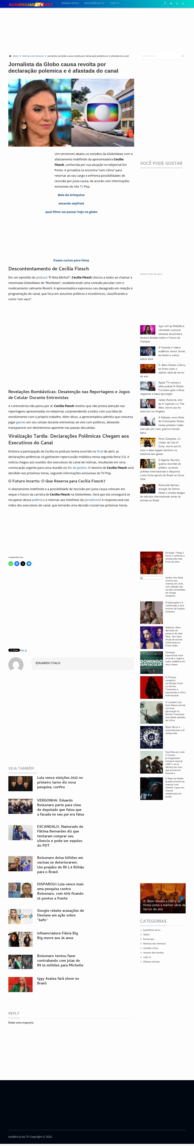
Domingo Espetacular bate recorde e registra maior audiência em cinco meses (175, 658)
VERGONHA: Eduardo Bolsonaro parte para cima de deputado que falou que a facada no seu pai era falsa (60, 808)
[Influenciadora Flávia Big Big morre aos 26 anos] (20, 939)
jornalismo (92, 500)
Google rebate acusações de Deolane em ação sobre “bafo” (60, 915)
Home (15, 56)
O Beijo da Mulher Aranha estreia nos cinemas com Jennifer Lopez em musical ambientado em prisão (175, 787)
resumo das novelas (153, 953)
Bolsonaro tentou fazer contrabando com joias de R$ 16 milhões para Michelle (60, 961)
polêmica (38, 500)
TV (81, 186)
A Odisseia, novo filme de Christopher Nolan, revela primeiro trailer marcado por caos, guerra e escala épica (162, 425)
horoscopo (148, 939)
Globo (146, 935)
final (100, 451)
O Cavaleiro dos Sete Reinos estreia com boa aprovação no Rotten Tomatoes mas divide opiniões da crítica (175, 711)
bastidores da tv (94, 3)
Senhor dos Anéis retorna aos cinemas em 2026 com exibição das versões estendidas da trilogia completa (175, 587)
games (21, 422)
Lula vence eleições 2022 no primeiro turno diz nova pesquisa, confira (60, 782)
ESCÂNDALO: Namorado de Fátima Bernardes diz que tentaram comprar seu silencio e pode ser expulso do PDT (60, 836)
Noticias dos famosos (33, 56)
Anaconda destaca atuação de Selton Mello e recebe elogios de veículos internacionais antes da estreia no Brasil (162, 493)
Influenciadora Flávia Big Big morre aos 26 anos (57, 936)
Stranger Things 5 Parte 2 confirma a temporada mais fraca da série (175, 558)
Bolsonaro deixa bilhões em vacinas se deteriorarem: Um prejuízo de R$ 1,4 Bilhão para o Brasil (60, 865)
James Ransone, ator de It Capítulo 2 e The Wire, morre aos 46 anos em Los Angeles (162, 406)
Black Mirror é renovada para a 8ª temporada (175, 730)
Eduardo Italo (48, 663)
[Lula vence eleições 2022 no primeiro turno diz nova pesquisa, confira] (20, 783)
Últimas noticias (151, 962)
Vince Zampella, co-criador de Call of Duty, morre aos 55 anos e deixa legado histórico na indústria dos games (160, 446)
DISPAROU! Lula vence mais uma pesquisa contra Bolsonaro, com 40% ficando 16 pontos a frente (60, 892)
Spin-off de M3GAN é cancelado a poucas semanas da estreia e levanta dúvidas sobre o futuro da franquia (162, 334)
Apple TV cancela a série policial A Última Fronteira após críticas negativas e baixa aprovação (162, 388)
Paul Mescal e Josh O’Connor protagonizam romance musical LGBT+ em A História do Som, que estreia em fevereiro (175, 763)
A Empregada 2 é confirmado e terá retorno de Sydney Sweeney (175, 607)
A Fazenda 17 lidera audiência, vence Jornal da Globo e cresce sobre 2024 (162, 353)
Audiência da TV (18, 1136)
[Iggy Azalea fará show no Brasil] (20, 984)
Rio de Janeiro (77, 468)
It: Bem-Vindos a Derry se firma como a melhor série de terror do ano (163, 371)
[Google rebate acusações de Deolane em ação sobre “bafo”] (20, 916)
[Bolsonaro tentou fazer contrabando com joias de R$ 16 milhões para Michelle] (20, 961)
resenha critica (70, 3)
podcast (41, 277)
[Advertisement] (97, 30)
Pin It (23, 651)
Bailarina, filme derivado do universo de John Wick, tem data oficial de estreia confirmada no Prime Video (173, 636)
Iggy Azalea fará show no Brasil (58, 981)
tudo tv (114, 3)
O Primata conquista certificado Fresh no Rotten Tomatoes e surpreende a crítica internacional (175, 686)
